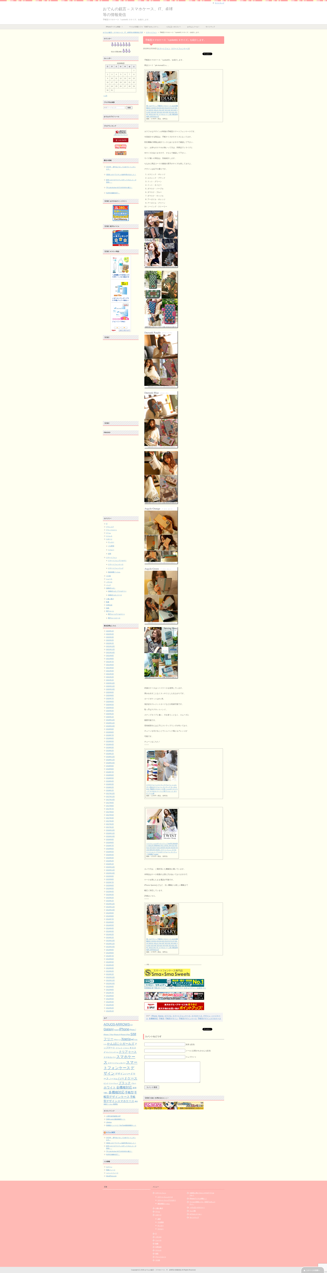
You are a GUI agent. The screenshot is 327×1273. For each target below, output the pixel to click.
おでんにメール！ (193, 27)
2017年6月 (110, 812)
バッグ (108, 585)
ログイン (109, 1167)
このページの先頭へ (313, 1270)
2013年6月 (110, 959)
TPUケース (117, 1039)
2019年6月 (110, 738)
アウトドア (110, 527)
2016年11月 (110, 833)
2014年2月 (110, 934)
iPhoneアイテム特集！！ (114, 27)
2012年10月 (110, 983)
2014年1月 (110, 937)
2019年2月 (110, 750)
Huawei (116, 1030)
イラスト (126, 1048)
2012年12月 (110, 977)
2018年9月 (110, 766)
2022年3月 (110, 637)
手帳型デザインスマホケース (209, 1018)
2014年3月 (110, 931)
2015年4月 (110, 891)
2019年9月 (110, 729)
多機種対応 (153, 1018)
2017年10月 (110, 800)
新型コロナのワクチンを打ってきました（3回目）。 (121, 181)
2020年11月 (110, 686)
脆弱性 (115, 1104)
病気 (107, 608)
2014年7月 (110, 919)
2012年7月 (110, 993)
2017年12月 (110, 793)
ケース (132, 1051)
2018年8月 (110, 769)
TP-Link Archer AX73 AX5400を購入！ (119, 187)
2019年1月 (110, 754)
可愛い (106, 1093)
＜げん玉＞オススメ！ (173, 27)
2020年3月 (110, 711)
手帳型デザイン (171, 1018)
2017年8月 (110, 806)
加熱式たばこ (110, 588)
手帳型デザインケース (188, 1018)
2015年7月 (110, 882)
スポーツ (109, 539)
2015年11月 (110, 870)
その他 (108, 576)
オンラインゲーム (112, 1052)
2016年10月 (110, 836)
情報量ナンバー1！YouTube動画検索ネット (121, 1125)
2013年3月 (110, 968)
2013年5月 (110, 962)
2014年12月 (110, 904)
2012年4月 (110, 1002)
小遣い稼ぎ (110, 599)
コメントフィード (112, 1173)
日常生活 (109, 605)
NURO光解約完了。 (113, 193)
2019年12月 (110, 720)
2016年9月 (110, 839)
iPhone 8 (117, 1034)
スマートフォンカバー (117, 1063)
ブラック (125, 1083)
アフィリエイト (111, 530)
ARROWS (122, 1024)
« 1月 (105, 96)
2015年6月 (110, 885)
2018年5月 (110, 778)
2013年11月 (110, 944)
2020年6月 (110, 701)
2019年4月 (110, 744)
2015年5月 (110, 888)
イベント (119, 1048)
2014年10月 (110, 910)
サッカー (111, 542)
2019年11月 (110, 723)
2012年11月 (110, 980)
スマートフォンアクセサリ (117, 560)
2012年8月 (110, 990)
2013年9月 (110, 950)
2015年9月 (110, 876)
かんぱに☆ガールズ (120, 1043)
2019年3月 (110, 747)
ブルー (133, 1083)
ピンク (106, 1083)
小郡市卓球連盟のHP (113, 1116)
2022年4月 (110, 634)
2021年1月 (110, 680)
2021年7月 (110, 662)
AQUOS (109, 1024)
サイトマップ (210, 27)
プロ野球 (111, 546)
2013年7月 (110, 956)
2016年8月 (110, 842)
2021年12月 (110, 646)
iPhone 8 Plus (125, 1034)
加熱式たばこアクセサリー (117, 591)
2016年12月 (110, 830)
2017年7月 (110, 809)
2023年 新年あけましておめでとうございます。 (121, 168)
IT (106, 524)
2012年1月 (110, 1011)
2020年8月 (110, 695)
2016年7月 (110, 845)
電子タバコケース (114, 618)
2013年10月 (110, 947)
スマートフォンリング (115, 568)
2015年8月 (110, 879)
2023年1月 (110, 631)
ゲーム (108, 533)
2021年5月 (110, 668)
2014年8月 (110, 916)
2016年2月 (110, 861)
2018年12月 (110, 757)
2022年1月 (110, 643)
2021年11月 (110, 649)
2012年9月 (110, 986)
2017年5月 (110, 815)
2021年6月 (110, 665)
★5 (132, 1039)
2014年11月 (110, 907)
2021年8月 (110, 659)
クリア (123, 1051)
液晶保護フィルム (114, 572)
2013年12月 (110, 941)
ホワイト (110, 1087)
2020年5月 (110, 705)
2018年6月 (110, 775)
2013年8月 (110, 953)
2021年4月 (110, 671)
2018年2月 (110, 787)
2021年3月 (110, 674)
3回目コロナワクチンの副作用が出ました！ (121, 174)
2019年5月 (110, 741)
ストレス (109, 536)
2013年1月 (110, 974)
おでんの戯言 (110, 1132)
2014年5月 (110, 925)
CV (131, 1025)
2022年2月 (110, 640)
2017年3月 (110, 821)
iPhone (154, 1016)
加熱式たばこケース (115, 595)
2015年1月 (110, 901)
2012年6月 (110, 996)
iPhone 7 (133, 1030)
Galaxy (109, 1029)
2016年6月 (110, 849)
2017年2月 (110, 824)
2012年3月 (110, 1005)
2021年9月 (110, 655)
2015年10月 (110, 873)
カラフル (168, 1016)
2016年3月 (110, 858)
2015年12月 (110, 867)
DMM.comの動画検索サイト (115, 1119)
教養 (107, 602)
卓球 (109, 554)
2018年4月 (110, 781)
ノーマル (113, 1078)
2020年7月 (110, 698)
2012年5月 (110, 999)
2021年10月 (110, 652)
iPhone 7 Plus (108, 1034)
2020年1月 (110, 717)
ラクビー (111, 550)
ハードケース (127, 1078)
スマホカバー (110, 1057)
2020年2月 (110, 714)
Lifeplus (109, 1122)
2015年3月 (110, 895)
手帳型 (161, 1018)
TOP (123, 32)
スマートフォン (164, 49)
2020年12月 (110, 683)
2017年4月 (110, 818)
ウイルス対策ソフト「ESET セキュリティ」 (144, 27)
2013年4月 (110, 965)
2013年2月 (110, 971)
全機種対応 (124, 1087)
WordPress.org (111, 1176)
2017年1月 (110, 827)
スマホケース (196, 1016)
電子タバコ (110, 611)
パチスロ (109, 582)
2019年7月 (110, 735)
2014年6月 (110, 922)
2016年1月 (110, 864)
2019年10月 (110, 726)
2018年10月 (110, 763)
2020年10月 (110, 689)
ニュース (109, 579)
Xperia (160, 1016)
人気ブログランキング (121, 134)
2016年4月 (110, 855)
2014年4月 (110, 928)
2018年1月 (110, 790)
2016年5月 (110, 852)
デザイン (206, 1016)
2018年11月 (110, 760)
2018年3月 (110, 784)
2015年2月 (110, 898)
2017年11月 (110, 796)
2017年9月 (110, 803)
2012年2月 (110, 1008)
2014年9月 (110, 913)
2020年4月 (110, 708)
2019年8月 (110, 732)
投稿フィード (110, 1170)
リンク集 (193, 1211)
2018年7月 (110, 772)
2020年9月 (110, 692)
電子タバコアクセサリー (116, 614)
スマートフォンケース (180, 49)
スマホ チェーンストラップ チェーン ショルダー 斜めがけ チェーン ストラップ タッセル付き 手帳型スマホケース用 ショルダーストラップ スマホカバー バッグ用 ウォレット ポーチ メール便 (162, 789)
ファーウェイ (113, 1083)
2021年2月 (110, 677)
